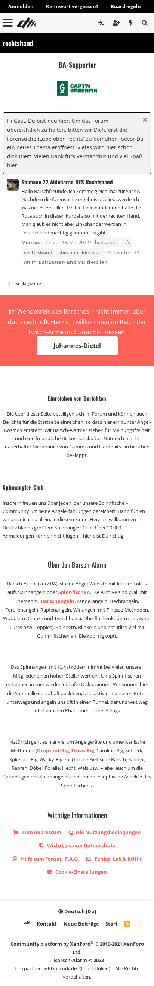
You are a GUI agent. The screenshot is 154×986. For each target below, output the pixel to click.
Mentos (30, 242)
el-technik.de (60, 968)
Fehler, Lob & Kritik (117, 858)
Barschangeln (57, 601)
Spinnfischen (74, 592)
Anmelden (21, 6)
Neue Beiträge (81, 923)
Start (111, 923)
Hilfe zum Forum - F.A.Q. (49, 858)
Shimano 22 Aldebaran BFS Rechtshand (67, 182)
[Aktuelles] (131, 22)
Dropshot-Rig (53, 750)
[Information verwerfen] (144, 120)
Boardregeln (126, 6)
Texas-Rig (82, 750)
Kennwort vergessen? (72, 6)
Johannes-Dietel (77, 346)
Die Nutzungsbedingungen (108, 832)
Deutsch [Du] (79, 911)
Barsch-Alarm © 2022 (79, 960)
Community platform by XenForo (77, 947)
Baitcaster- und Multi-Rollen (73, 262)
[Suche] (144, 22)
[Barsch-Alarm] (27, 924)
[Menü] (8, 23)
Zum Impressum (41, 832)
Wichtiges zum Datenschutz (80, 845)
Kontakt (47, 923)
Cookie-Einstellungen (80, 871)
